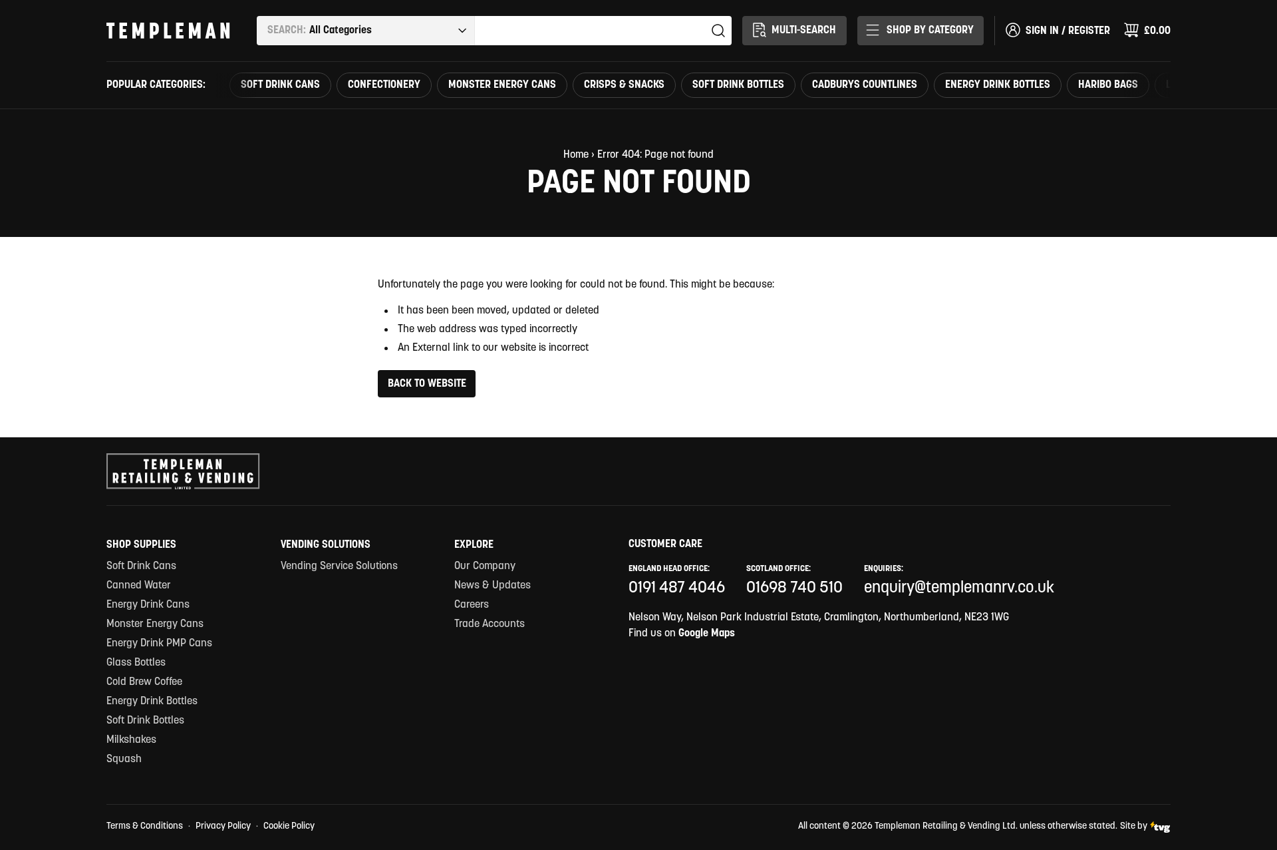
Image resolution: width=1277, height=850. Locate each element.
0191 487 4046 (677, 588)
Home (576, 155)
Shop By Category (930, 30)
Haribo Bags (1108, 85)
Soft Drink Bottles (738, 85)
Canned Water (138, 585)
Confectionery (384, 85)
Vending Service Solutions (339, 566)
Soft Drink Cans (280, 85)
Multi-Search (804, 30)
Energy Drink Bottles (997, 85)
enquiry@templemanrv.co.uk (959, 588)
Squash (124, 759)
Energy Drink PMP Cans (159, 643)
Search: (286, 30)
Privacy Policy (223, 826)
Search (718, 30)
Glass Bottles (136, 663)
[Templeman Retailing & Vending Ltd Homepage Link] (168, 31)
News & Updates (492, 585)
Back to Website (427, 384)
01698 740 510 (794, 588)
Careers (471, 605)
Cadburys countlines (864, 85)
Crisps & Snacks (624, 85)
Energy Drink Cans (148, 605)
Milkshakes (131, 740)
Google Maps (706, 633)
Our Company (484, 566)
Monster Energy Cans (502, 85)
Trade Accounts (489, 624)
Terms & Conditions (144, 826)
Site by (1133, 826)
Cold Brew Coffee (144, 682)
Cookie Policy (289, 826)
